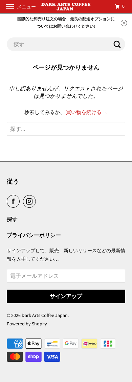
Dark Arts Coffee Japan (45, 315)
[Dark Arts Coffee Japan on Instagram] (31, 201)
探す (12, 219)
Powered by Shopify (27, 324)
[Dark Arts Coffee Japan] (66, 6)
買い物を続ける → (87, 112)
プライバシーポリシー (34, 235)
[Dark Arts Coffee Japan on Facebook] (14, 201)
